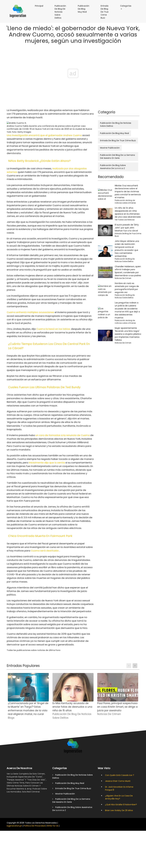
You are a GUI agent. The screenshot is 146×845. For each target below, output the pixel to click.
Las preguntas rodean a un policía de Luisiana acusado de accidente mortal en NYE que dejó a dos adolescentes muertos (127, 310)
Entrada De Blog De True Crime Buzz (106, 13)
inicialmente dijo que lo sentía (47, 462)
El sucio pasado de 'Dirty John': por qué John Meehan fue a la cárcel (127, 227)
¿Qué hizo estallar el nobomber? (121, 804)
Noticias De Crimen (123, 278)
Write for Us (52, 825)
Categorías (127, 5)
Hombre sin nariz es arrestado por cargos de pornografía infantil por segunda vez (127, 288)
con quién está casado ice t (119, 775)
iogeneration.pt (14, 825)
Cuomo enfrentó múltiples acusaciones (30, 312)
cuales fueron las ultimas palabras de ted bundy (44, 387)
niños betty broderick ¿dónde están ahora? (39, 161)
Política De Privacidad (34, 825)
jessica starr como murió (117, 781)
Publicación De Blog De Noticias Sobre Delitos (62, 13)
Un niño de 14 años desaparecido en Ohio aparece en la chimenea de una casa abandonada (128, 212)
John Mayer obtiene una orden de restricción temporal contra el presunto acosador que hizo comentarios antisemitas (127, 248)
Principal (40, 5)
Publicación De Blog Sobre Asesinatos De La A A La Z (113, 167)
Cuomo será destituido (45, 550)
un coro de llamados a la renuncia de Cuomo (63, 435)
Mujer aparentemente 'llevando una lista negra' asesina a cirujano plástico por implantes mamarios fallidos (128, 334)
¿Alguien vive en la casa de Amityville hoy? (119, 797)
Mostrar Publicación (110, 147)
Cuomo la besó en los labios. (53, 329)
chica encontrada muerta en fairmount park (40, 536)
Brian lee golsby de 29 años (119, 810)
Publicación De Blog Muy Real (85, 10)
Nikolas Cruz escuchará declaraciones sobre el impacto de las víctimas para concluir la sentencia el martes (128, 191)
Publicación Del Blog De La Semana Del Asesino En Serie (117, 156)
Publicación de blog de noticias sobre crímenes (125, 201)
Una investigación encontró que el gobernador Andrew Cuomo (44, 135)
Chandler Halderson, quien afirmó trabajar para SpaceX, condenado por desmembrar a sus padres (128, 271)
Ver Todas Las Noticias (125, 219)
